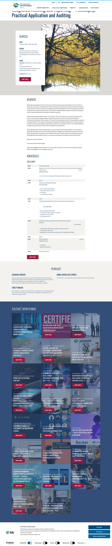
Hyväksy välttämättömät (99, 536)
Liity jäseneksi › (81, 2)
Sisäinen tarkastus (43, 7)
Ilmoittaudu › (25, 79)
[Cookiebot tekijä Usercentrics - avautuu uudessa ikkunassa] (10, 543)
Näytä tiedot (81, 543)
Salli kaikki (99, 527)
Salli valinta (99, 531)
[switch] (45, 543)
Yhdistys (72, 7)
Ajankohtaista (83, 8)
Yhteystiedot (95, 8)
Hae (54, 2)
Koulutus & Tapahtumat (59, 8)
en (59, 2)
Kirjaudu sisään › (68, 2)
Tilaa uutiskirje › (93, 2)
